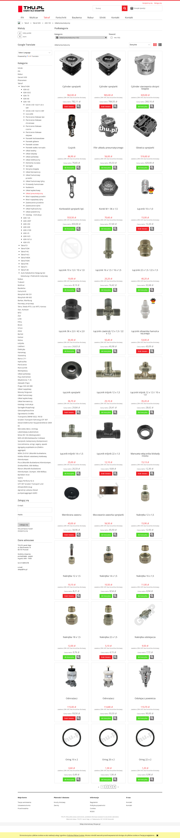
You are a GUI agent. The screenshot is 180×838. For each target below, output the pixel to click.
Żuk (19, 316)
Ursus (20, 328)
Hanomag (22, 352)
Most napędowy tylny (34, 199)
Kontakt (129, 802)
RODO (92, 811)
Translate (35, 56)
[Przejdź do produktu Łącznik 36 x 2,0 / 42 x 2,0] (71, 312)
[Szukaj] (124, 8)
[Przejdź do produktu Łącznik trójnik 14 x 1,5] (71, 435)
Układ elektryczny (33, 160)
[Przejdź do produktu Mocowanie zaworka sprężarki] (108, 496)
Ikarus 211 (22, 358)
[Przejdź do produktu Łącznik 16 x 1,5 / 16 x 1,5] (108, 251)
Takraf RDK (25, 261)
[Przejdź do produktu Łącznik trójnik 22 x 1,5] (108, 435)
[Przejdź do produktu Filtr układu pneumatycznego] (108, 129)
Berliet (20, 334)
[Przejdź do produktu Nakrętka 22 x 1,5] (108, 618)
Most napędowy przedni (36, 196)
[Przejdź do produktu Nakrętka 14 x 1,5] (108, 557)
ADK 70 (26, 95)
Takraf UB (25, 270)
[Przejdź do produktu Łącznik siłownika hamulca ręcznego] (145, 312)
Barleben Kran (24, 475)
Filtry (20, 322)
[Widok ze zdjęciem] (155, 44)
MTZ (19, 312)
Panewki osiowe (32, 144)
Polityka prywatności (97, 805)
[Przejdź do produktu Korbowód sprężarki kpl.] (71, 190)
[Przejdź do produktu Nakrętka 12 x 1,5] (145, 496)
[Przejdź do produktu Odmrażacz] (71, 679)
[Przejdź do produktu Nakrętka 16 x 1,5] (145, 557)
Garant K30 (22, 77)
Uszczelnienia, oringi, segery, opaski (32, 444)
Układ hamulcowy (25, 395)
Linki (20, 319)
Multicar (21, 285)
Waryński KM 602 (25, 297)
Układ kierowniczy (33, 172)
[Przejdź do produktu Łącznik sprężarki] (71, 373)
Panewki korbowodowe (35, 138)
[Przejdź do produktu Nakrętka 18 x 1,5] (71, 618)
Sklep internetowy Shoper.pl (90, 824)
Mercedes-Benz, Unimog (28, 429)
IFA (19, 71)
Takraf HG (25, 251)
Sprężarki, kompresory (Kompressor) (32, 441)
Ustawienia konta (24, 805)
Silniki (20, 68)
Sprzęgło (29, 166)
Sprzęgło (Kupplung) (26, 407)
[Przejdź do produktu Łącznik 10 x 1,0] (145, 190)
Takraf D (24, 245)
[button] (79, 106)
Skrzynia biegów (32, 169)
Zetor (20, 331)
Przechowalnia (23, 808)
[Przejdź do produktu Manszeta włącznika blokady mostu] (145, 435)
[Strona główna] (31, 8)
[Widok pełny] (160, 44)
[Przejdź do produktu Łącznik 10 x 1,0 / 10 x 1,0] (71, 251)
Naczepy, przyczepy (26, 303)
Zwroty (56, 805)
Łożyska (21, 343)
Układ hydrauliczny (33, 209)
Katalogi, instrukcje (25, 404)
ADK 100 (26, 102)
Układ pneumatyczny (34, 193)
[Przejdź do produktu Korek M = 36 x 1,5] (108, 190)
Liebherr (21, 346)
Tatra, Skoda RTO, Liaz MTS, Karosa (32, 306)
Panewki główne (32, 141)
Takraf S (24, 267)
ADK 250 (26, 224)
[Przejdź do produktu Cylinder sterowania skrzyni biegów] (145, 68)
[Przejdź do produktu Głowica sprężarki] (145, 129)
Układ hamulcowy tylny (35, 181)
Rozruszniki (22, 368)
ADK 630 (26, 227)
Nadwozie (30, 187)
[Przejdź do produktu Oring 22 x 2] (145, 741)
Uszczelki (29, 114)
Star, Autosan (23, 309)
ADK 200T (27, 221)
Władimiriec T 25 (24, 380)
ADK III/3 (26, 236)
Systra (20, 478)
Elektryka (21, 349)
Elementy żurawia (33, 163)
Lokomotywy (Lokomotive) (28, 432)
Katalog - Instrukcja (34, 215)
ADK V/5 (26, 242)
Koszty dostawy (59, 802)
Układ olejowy (31, 154)
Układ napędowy (24, 389)
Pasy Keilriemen (24, 377)
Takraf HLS (25, 254)
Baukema (21, 288)
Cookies (93, 808)
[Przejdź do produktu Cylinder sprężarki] (71, 68)
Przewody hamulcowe (34, 184)
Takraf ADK (25, 86)
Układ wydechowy (33, 190)
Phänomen (22, 80)
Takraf (20, 83)
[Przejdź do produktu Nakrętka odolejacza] (145, 618)
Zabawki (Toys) (24, 383)
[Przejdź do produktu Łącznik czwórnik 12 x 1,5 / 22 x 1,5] (108, 312)
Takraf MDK (25, 257)
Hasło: (20, 514)
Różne (20, 340)
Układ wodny (31, 150)
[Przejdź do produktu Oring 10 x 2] (71, 741)
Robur (20, 74)
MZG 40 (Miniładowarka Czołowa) (31, 438)
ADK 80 (26, 98)
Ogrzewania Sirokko (26, 413)
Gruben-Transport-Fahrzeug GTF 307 (33, 420)
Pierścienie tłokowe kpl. (35, 117)
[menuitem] (22, 17)
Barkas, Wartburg (25, 300)
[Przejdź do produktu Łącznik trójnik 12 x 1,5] (108, 373)
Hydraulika (22, 361)
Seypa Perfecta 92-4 (26, 481)
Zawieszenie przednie (35, 202)
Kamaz (20, 337)
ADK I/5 (26, 233)
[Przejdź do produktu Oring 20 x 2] (108, 741)
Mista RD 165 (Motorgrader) (29, 435)
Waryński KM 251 (25, 294)
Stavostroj (22, 355)
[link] (81, 37)
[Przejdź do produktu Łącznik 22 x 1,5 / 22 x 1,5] (145, 251)
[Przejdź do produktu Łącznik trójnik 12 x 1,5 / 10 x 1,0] (145, 373)
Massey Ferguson (25, 392)
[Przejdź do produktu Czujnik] (71, 129)
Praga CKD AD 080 (25, 386)
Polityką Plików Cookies (75, 835)
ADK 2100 (27, 230)
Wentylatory (23, 371)
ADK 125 (26, 218)
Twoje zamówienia (24, 802)
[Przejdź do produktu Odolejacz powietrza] (145, 679)
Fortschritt (22, 291)
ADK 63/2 (27, 92)
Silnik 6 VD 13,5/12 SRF (35, 111)
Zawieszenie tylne (33, 205)
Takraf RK (24, 264)
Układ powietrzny (33, 212)
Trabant (21, 282)
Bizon (20, 325)
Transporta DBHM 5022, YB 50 (30, 416)
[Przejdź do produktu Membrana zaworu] (71, 496)
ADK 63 (26, 89)
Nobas (20, 279)
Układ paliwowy (32, 157)
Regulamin (94, 802)
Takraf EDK (25, 248)
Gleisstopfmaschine (26, 410)
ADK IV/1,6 (27, 239)
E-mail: (20, 505)
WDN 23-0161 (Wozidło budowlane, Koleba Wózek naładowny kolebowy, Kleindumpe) (32, 456)
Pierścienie (22, 364)
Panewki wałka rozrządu (35, 147)
